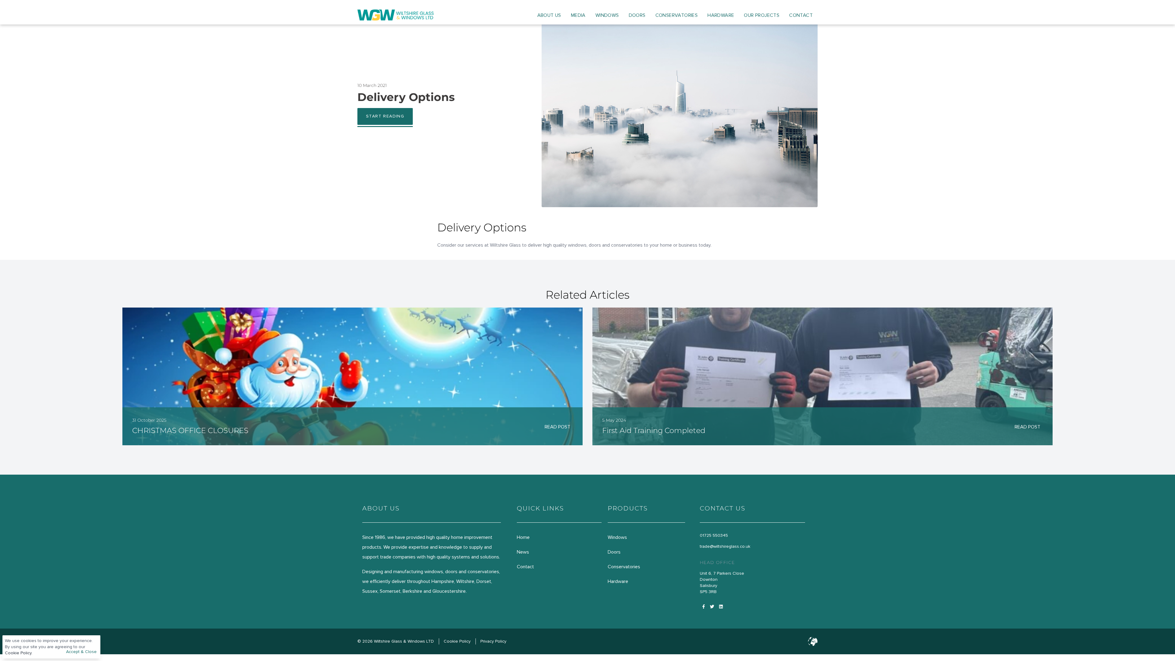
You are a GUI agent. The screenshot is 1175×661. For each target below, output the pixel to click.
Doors (637, 15)
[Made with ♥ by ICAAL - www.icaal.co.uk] (813, 641)
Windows (607, 15)
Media (578, 15)
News (523, 552)
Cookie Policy (18, 652)
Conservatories (676, 15)
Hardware (720, 15)
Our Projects (761, 15)
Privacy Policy (493, 641)
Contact (801, 15)
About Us (549, 15)
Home (523, 537)
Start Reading (385, 116)
